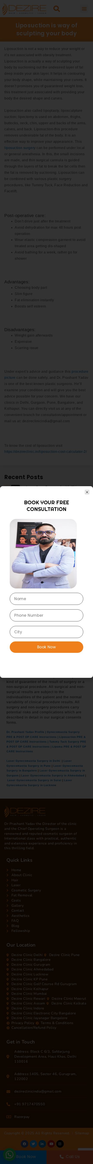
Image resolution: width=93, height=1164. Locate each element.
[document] (46, 582)
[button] (87, 492)
